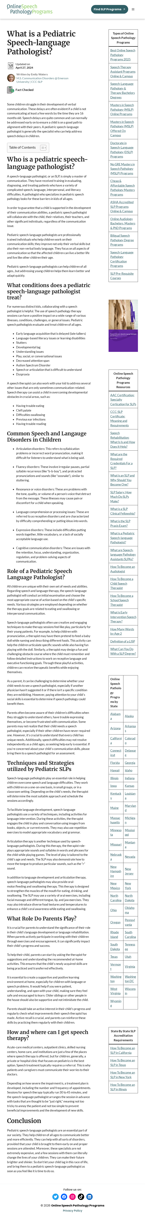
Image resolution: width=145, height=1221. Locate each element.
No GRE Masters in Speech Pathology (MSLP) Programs (122, 168)
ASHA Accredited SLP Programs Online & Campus (122, 206)
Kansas (129, 786)
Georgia (130, 763)
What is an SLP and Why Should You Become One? (122, 480)
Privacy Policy (72, 1211)
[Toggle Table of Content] (41, 148)
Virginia (130, 966)
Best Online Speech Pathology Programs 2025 (122, 54)
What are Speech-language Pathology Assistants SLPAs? (123, 554)
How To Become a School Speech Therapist (121, 600)
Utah (128, 956)
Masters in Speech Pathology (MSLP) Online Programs (122, 109)
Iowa (113, 786)
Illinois (114, 778)
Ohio (113, 910)
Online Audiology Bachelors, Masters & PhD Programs (122, 223)
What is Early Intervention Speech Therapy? (123, 616)
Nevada (130, 857)
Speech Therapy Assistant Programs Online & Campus (122, 71)
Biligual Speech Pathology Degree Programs (122, 240)
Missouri (115, 844)
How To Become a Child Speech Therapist (121, 583)
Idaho (128, 770)
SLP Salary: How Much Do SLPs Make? (121, 496)
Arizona (115, 728)
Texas (114, 956)
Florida (115, 763)
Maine (114, 808)
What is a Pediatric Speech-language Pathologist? (122, 537)
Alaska (129, 716)
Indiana (130, 778)
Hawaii (115, 770)
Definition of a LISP (122, 641)
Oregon (115, 922)
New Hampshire (115, 871)
